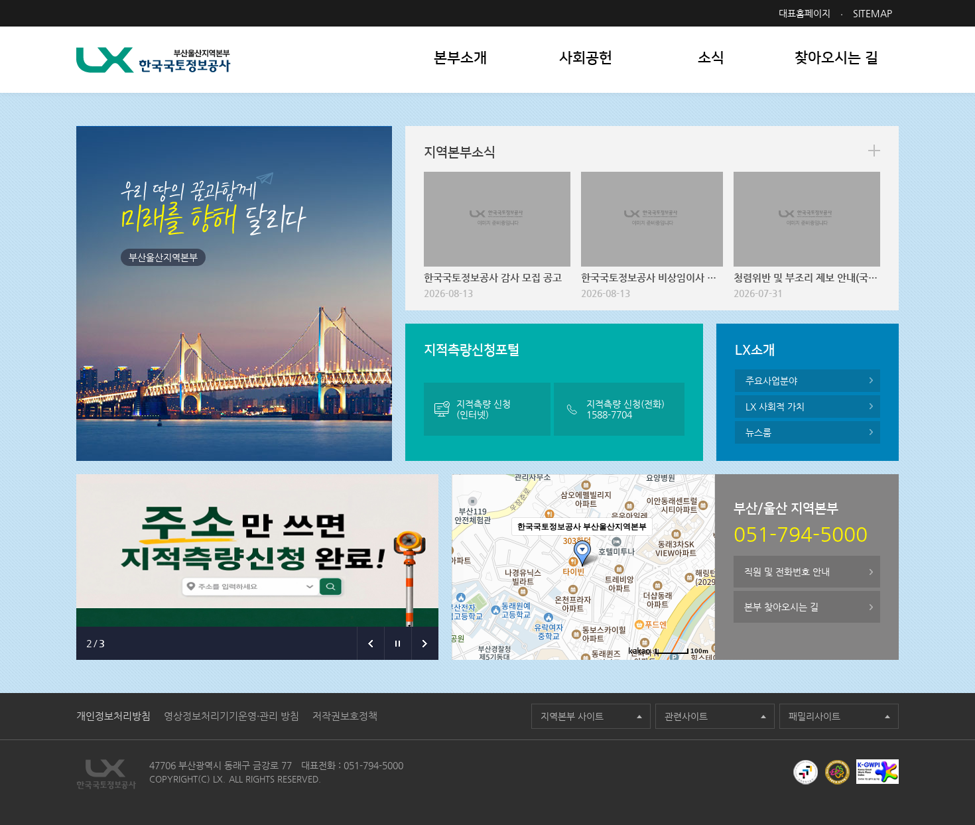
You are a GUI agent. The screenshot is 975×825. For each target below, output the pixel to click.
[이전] (370, 643)
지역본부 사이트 (572, 716)
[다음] (424, 643)
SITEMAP (872, 13)
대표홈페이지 (804, 13)
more (874, 151)
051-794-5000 (373, 765)
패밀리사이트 (814, 716)
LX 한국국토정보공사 (153, 60)
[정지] (397, 643)
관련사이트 (686, 716)
